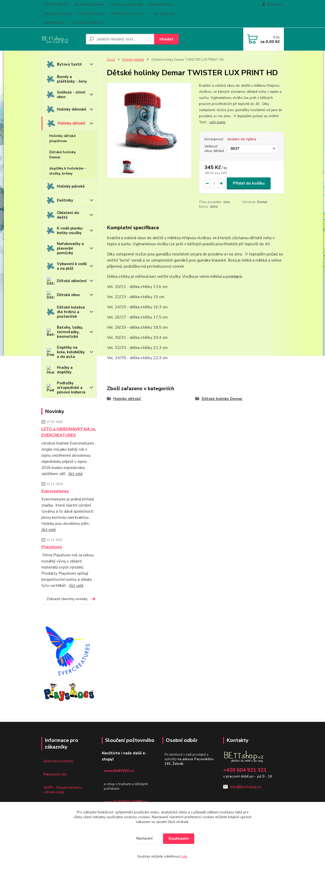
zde (184, 856)
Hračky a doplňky (65, 370)
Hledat (166, 39)
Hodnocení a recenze (127, 13)
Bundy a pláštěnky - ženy (72, 79)
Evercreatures (55, 491)
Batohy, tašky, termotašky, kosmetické (70, 332)
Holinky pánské (71, 186)
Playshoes (51, 547)
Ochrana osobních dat (126, 4)
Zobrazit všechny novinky (67, 599)
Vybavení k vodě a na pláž (72, 266)
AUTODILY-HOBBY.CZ (87, 23)
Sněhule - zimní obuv (71, 94)
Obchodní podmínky (89, 4)
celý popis (217, 122)
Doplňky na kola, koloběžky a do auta (71, 352)
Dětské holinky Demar (62, 155)
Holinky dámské (71, 109)
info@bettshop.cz (245, 786)
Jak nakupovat (164, 13)
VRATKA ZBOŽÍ (55, 4)
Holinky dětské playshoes (62, 138)
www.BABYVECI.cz (119, 771)
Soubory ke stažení (57, 13)
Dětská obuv (68, 294)
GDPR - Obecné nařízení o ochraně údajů (63, 790)
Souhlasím (178, 838)
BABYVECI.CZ (53, 23)
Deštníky (65, 200)
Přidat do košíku (249, 183)
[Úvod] (61, 39)
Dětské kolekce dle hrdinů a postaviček (71, 312)
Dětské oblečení (72, 280)
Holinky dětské (71, 123)
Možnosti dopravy (91, 13)
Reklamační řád (161, 4)
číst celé (75, 473)
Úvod (111, 59)
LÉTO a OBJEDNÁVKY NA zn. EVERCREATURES (68, 432)
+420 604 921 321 (245, 770)
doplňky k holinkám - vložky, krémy (67, 171)
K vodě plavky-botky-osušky (70, 230)
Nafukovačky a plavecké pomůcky (70, 248)
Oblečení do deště (68, 215)
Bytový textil (69, 64)
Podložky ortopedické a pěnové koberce (71, 387)
